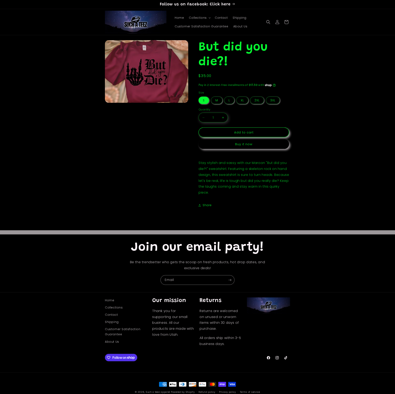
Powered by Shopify (183, 392)
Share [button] (207, 205)
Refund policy (207, 391)
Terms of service (250, 391)
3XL (272, 100)
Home (109, 300)
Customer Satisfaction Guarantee (123, 332)
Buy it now (243, 144)
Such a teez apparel (158, 392)
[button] (199, 17)
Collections (114, 308)
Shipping (112, 322)
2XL (257, 100)
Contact (111, 315)
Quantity (204, 109)
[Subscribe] (229, 280)
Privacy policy (227, 391)
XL (242, 100)
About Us (112, 342)
